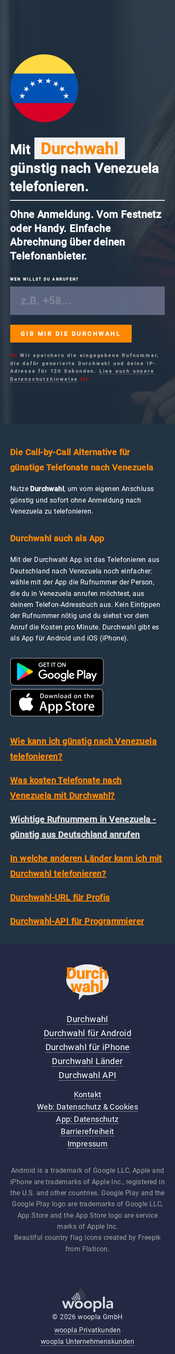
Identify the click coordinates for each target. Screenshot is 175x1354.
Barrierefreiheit (87, 1131)
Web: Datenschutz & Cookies (87, 1107)
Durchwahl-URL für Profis (60, 897)
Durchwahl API (87, 1075)
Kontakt (88, 1094)
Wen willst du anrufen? (44, 279)
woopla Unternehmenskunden (87, 1341)
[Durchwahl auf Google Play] (57, 683)
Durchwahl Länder (87, 1061)
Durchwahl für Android (87, 1033)
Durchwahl (87, 1019)
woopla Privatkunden (87, 1330)
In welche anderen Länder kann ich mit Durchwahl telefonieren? (86, 866)
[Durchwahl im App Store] (56, 714)
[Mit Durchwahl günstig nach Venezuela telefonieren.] (44, 120)
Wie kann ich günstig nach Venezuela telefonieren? (83, 748)
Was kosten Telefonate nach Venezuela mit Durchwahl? (65, 788)
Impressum (88, 1144)
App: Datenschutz (87, 1119)
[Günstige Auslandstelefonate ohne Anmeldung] (87, 998)
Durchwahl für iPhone (87, 1047)
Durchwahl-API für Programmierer (77, 921)
